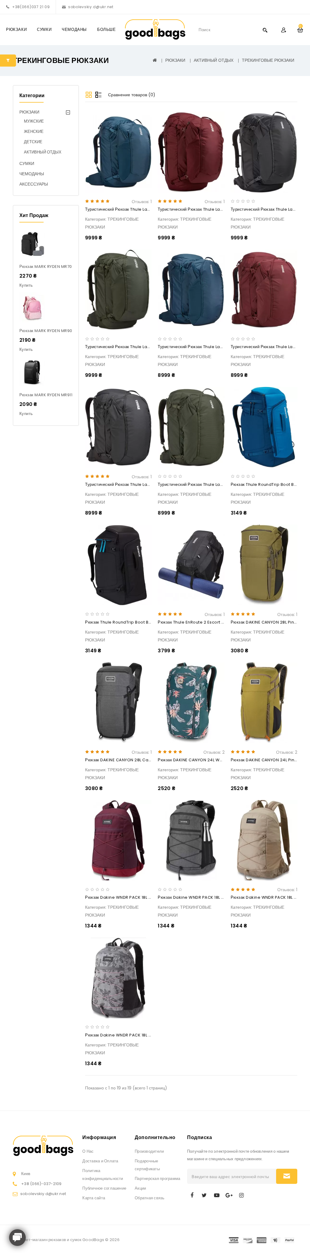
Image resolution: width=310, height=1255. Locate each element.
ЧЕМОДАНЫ (74, 29)
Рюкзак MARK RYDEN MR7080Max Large (58, 266)
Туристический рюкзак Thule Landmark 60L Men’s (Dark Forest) (222, 484)
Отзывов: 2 (214, 752)
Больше (106, 29)
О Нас (88, 1151)
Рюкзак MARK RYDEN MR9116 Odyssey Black (63, 395)
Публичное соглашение (104, 1188)
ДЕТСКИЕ (33, 142)
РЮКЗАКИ (16, 29)
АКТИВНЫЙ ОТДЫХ (213, 60)
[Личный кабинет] (283, 30)
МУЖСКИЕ (34, 121)
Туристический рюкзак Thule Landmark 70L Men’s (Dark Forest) (149, 347)
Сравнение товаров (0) (131, 95)
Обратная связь (149, 1198)
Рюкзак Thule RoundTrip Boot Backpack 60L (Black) (138, 622)
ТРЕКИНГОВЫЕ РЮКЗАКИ (268, 60)
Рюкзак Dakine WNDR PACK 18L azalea (124, 1035)
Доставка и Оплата (100, 1161)
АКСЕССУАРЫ (33, 184)
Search (265, 30)
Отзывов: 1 (142, 202)
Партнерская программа (157, 1178)
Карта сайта (93, 1198)
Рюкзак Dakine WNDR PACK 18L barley (269, 897)
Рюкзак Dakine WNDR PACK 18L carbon (197, 897)
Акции (140, 1188)
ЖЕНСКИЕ (34, 131)
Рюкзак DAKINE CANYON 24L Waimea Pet (199, 760)
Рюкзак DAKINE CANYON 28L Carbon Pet (125, 760)
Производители (149, 1151)
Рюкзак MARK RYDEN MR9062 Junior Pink (60, 331)
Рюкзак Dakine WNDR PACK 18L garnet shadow (133, 897)
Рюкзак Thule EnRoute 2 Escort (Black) (197, 622)
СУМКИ (44, 29)
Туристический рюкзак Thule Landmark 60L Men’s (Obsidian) (147, 484)
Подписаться (286, 1176)
